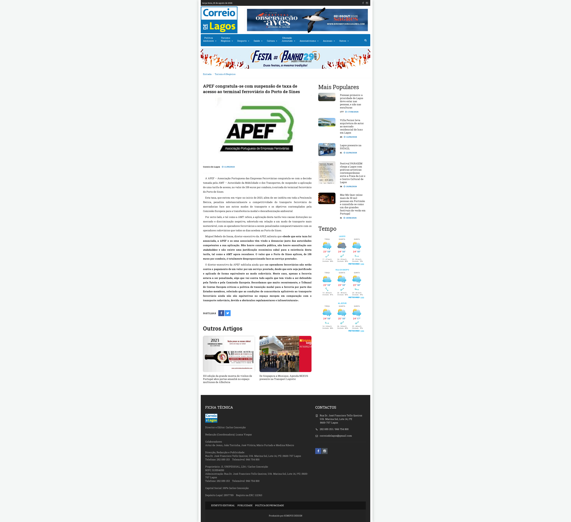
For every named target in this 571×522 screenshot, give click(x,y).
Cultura (271, 40)
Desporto (242, 40)
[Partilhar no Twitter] (227, 313)
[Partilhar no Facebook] (221, 313)
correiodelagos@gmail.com (336, 435)
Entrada (207, 74)
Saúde (257, 40)
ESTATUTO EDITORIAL (223, 505)
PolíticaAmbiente (208, 39)
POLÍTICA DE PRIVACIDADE (269, 505)
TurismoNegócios (225, 39)
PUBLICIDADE (244, 505)
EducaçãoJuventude (287, 39)
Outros (342, 40)
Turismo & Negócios (225, 74)
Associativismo (308, 40)
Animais (327, 40)
